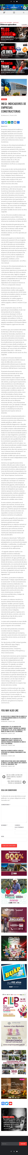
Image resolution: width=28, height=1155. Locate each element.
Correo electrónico (19, 827)
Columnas (6, 1117)
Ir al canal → (25, 24)
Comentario (5, 804)
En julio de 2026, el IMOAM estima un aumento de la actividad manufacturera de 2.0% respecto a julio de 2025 (14, 717)
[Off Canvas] (4, 12)
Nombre (4, 825)
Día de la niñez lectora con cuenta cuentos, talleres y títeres (14, 777)
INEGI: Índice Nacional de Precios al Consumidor (14, 782)
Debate (11, 1117)
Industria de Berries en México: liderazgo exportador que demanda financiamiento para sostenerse (13, 752)
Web (2, 836)
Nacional (4, 99)
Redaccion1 (6, 115)
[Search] (23, 12)
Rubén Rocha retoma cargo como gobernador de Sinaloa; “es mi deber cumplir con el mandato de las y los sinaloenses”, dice (14, 762)
